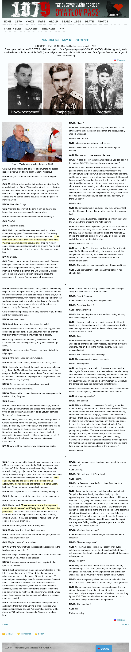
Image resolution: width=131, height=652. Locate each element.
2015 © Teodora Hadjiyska (17, 648)
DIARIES (31, 28)
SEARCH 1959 (71, 21)
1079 (18, 21)
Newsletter (26, 634)
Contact (9, 634)
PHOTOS (103, 21)
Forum (41, 634)
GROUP (53, 21)
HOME (7, 21)
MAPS (41, 21)
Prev (124, 624)
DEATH (89, 21)
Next (6, 624)
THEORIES (49, 28)
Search (111, 15)
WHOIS (30, 21)
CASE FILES (13, 28)
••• (62, 28)
